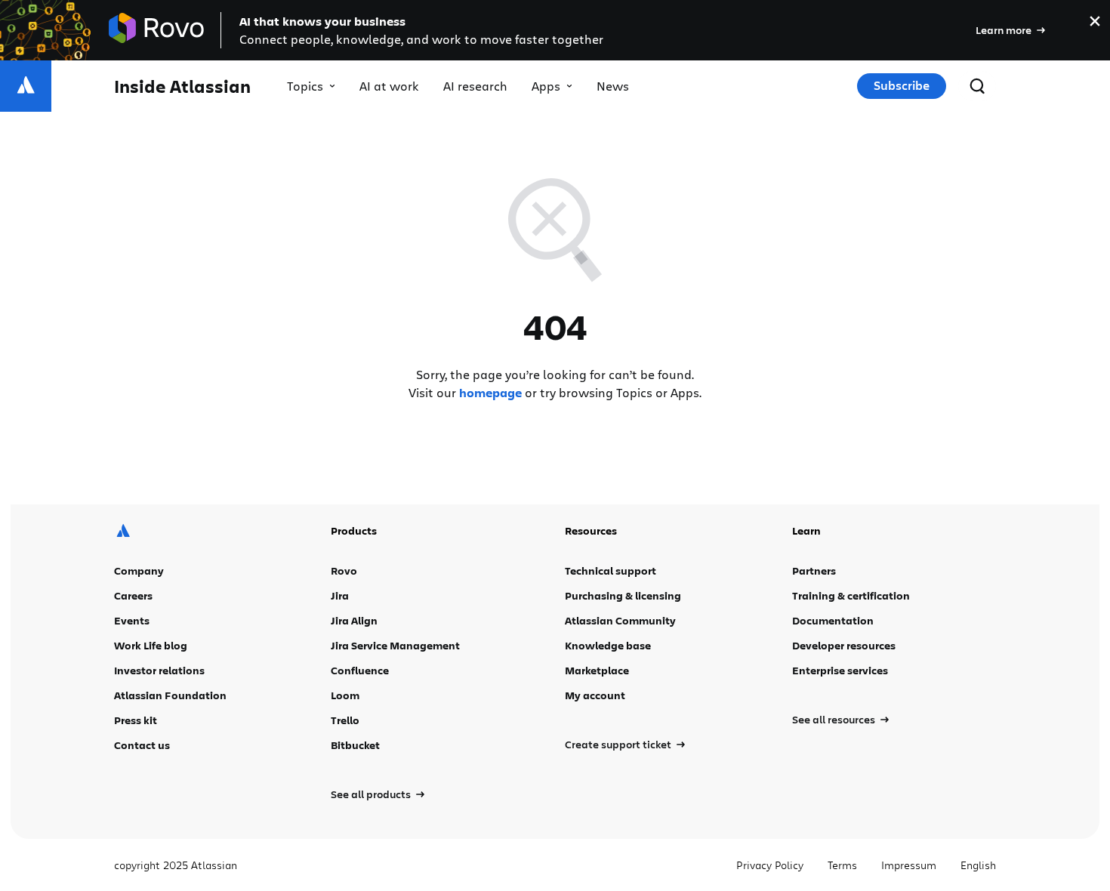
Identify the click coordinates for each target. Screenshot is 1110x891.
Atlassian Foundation (170, 695)
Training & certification (851, 595)
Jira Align (354, 620)
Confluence (360, 670)
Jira (340, 595)
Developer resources (844, 645)
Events (132, 620)
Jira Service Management (395, 645)
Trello (345, 720)
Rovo (344, 570)
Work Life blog (150, 645)
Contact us (142, 745)
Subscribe (902, 85)
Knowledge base (608, 645)
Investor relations (159, 670)
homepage (490, 392)
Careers (133, 595)
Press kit (135, 720)
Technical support (610, 570)
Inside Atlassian (182, 86)
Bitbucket (355, 745)
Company (139, 570)
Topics (305, 86)
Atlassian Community (620, 620)
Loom (345, 695)
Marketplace (597, 670)
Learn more (1003, 30)
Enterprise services (840, 670)
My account (595, 695)
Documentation (833, 620)
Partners (814, 570)
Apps (546, 86)
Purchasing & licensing (623, 595)
